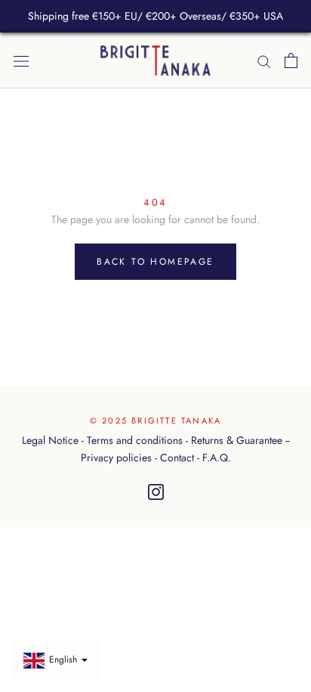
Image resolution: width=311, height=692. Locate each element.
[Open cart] (291, 60)
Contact (177, 457)
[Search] (264, 60)
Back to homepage (155, 261)
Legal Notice (50, 440)
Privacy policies (116, 457)
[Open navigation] (21, 60)
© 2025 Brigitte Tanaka (155, 420)
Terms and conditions (135, 440)
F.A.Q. (216, 457)
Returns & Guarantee (236, 440)
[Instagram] (156, 492)
